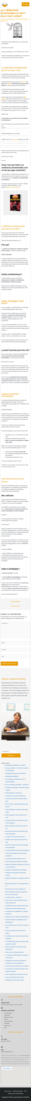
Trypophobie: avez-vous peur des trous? (16, 905)
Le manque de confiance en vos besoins (17, 966)
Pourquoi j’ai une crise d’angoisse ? (15, 889)
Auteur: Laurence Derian (13, 679)
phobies (23, 82)
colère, (9, 83)
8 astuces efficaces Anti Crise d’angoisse (17, 850)
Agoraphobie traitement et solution (15, 765)
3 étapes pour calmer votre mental (15, 796)
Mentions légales (18, 1091)
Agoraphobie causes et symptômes (15, 773)
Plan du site (7, 1091)
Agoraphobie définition (12, 776)
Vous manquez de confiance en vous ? (16, 974)
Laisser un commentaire (8, 19)
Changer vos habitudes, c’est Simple (15, 870)
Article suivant (15, 606)
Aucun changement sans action (14, 977)
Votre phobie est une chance (13, 793)
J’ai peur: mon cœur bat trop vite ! (15, 836)
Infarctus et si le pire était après (14, 952)
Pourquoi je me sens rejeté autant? (15, 908)
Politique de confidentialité (15, 1093)
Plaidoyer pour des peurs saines (14, 980)
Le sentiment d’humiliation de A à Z (15, 858)
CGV (25, 1091)
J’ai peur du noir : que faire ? (13, 897)
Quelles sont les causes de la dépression (17, 917)
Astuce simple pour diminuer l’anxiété (16, 861)
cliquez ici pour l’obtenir (13, 187)
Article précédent (15, 601)
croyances (15, 139)
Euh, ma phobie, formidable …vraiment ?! (17, 784)
